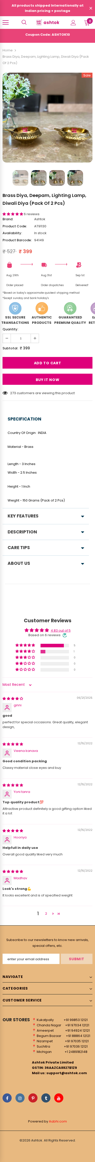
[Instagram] (20, 1098)
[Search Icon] (24, 22)
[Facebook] (7, 1098)
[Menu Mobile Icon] (6, 22)
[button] (13, 214)
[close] (90, 8)
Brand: (8, 219)
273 (13, 393)
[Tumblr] (45, 1098)
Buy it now (48, 379)
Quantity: (10, 329)
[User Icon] (73, 22)
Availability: (12, 233)
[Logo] (47, 22)
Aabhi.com (58, 1121)
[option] (47, 118)
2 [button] (46, 913)
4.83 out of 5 (61, 630)
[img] (13, 698)
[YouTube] (58, 1098)
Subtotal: (10, 348)
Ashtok (39, 219)
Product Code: (15, 226)
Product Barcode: (17, 240)
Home (8, 50)
